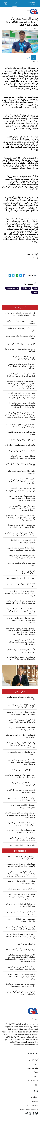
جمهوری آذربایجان (32, 1080)
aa (28, 57)
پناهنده (35, 292)
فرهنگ (36, 1072)
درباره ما (35, 1101)
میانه (35, 288)
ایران (36, 1085)
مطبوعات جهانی (32, 1068)
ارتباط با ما (34, 1097)
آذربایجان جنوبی (32, 1060)
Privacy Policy (32, 1106)
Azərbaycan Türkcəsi (33, 4)
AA (33, 57)
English (5, 4)
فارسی (15, 4)
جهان (36, 1064)
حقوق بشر (34, 1076)
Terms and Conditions (29, 1110)
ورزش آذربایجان (12, 288)
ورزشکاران (26, 288)
